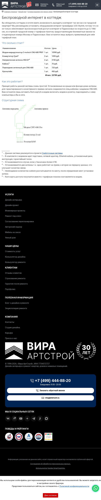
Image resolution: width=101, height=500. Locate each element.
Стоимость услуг (13, 251)
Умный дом (10, 237)
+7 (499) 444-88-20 (77, 4)
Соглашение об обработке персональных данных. (50, 464)
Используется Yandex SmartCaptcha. (50, 468)
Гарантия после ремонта (16, 284)
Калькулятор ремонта (15, 262)
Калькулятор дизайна (15, 257)
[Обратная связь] (95, 488)
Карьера (9, 333)
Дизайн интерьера (13, 200)
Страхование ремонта (15, 278)
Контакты (9, 322)
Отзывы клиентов (13, 273)
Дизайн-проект (12, 205)
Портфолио (10, 289)
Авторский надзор (13, 227)
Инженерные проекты (15, 210)
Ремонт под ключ (13, 216)
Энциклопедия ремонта (16, 308)
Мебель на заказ (13, 232)
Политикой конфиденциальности (74, 486)
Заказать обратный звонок (52, 390)
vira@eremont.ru (52, 398)
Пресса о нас (11, 338)
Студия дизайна (12, 327)
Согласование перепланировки (19, 221)
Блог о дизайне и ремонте (17, 303)
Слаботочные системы (52, 153)
